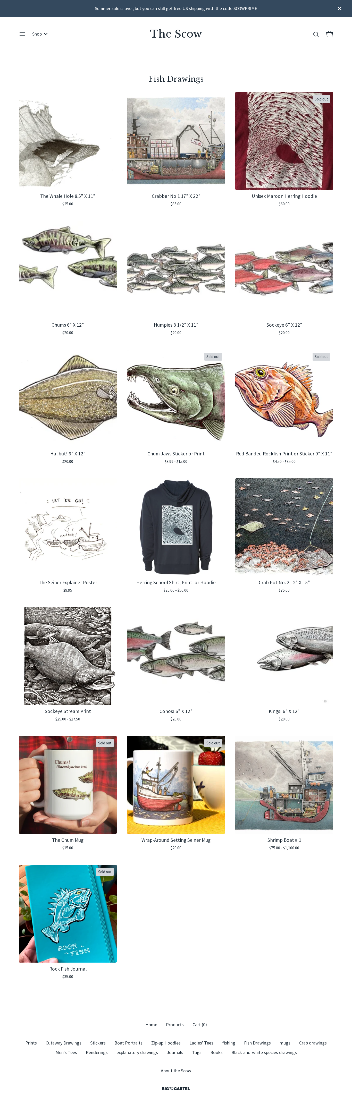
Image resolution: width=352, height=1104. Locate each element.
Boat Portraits (128, 1043)
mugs (285, 1043)
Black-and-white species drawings (264, 1052)
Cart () (199, 1024)
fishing (228, 1043)
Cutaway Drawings (63, 1043)
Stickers (98, 1043)
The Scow (176, 34)
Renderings (97, 1052)
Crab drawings (313, 1043)
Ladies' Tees (201, 1043)
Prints (31, 1043)
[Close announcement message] (340, 8)
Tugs (197, 1052)
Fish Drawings (257, 1043)
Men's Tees (66, 1052)
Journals (175, 1052)
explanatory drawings (137, 1052)
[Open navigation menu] (22, 34)
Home (151, 1024)
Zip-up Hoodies (166, 1043)
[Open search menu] (316, 34)
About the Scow (176, 1071)
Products (175, 1024)
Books (216, 1052)
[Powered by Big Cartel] (176, 1088)
